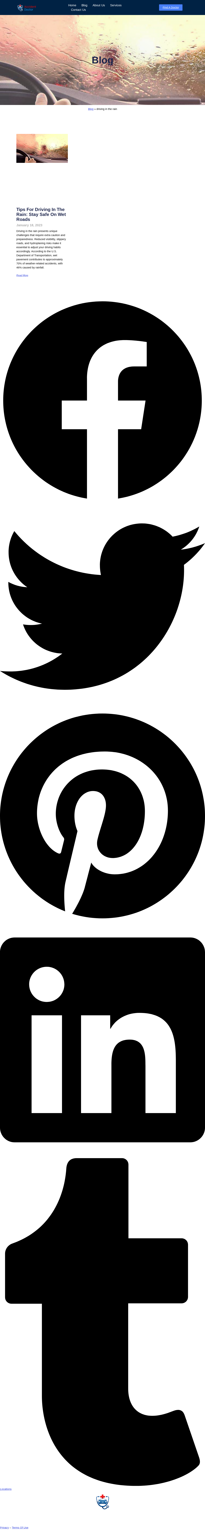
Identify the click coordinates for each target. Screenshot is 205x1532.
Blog (84, 5)
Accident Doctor (98, 1521)
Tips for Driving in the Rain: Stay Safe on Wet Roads (41, 214)
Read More (22, 275)
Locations (6, 1489)
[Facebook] (102, 502)
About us (99, 5)
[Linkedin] (102, 1156)
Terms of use (20, 1527)
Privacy (4, 1527)
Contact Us (78, 9)
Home (72, 5)
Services (116, 5)
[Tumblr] (102, 1485)
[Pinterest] (102, 920)
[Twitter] (102, 708)
